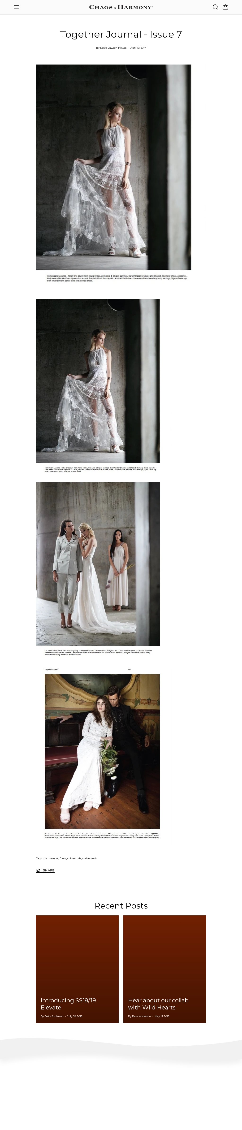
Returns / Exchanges (28, 1097)
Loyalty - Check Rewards (31, 1083)
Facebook (154, 1083)
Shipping (20, 1090)
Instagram (155, 1076)
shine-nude (74, 858)
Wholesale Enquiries (206, 1076)
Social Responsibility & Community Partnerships (119, 1106)
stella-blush (89, 858)
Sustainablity (112, 1094)
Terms (18, 1104)
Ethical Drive (112, 1087)
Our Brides (155, 1090)
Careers (198, 1090)
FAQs (18, 1076)
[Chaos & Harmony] (121, 7)
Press (63, 858)
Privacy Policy (24, 1111)
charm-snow (50, 858)
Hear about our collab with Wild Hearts (158, 1004)
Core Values (111, 1080)
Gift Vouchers (202, 1097)
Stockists (198, 1083)
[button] (215, 7)
